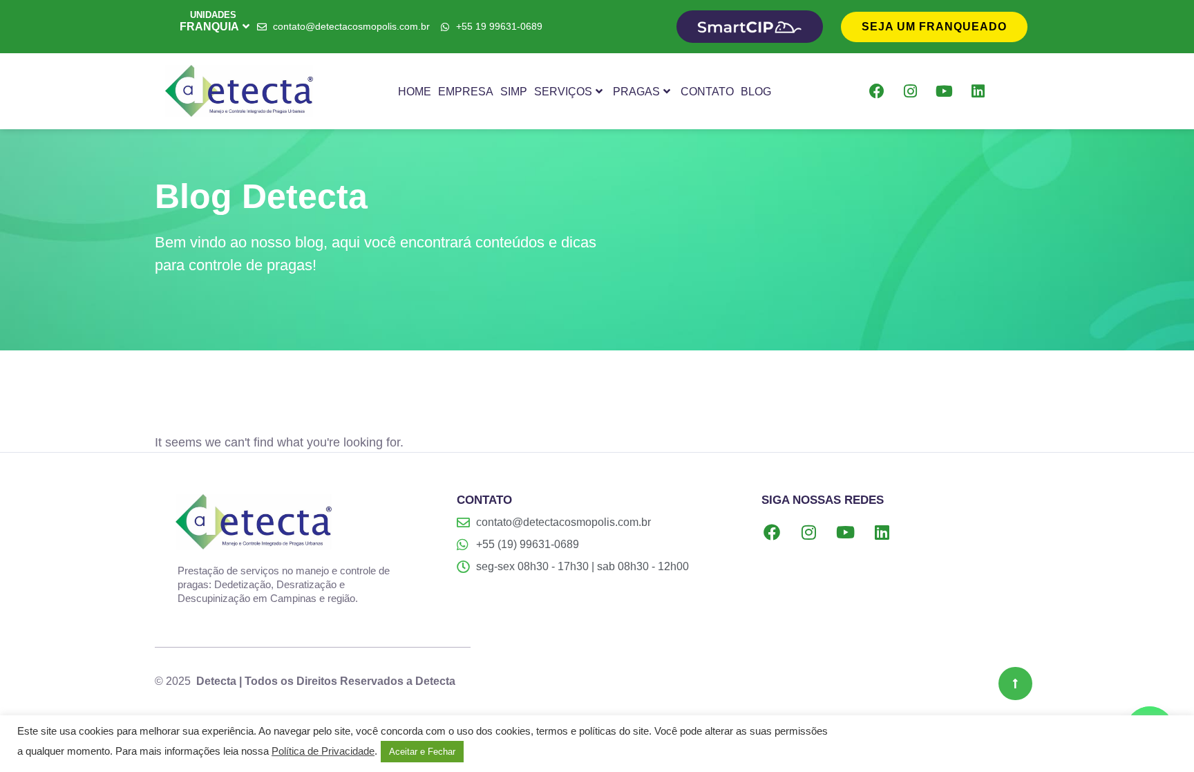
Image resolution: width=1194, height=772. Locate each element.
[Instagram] (911, 91)
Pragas (636, 91)
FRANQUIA (209, 26)
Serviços (563, 91)
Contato (707, 91)
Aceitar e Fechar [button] (422, 751)
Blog (756, 91)
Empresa (465, 91)
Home (414, 91)
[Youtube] (944, 91)
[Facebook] (877, 91)
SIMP (513, 91)
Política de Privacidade (323, 751)
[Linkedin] (978, 91)
